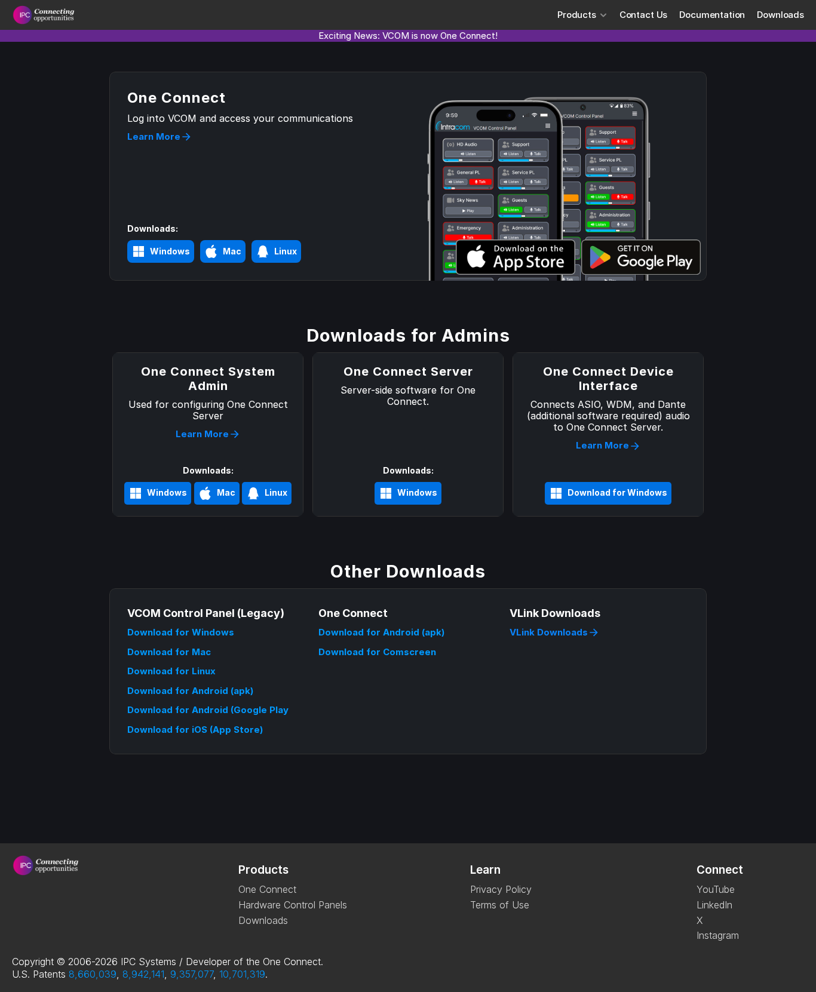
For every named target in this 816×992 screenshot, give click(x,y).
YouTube (716, 889)
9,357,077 (191, 974)
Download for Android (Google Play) (209, 709)
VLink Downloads (549, 632)
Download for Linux (171, 671)
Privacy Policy (501, 889)
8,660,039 (92, 974)
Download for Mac (169, 652)
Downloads (780, 14)
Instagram (718, 935)
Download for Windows (180, 632)
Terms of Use (499, 905)
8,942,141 (143, 974)
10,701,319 (242, 974)
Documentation (712, 14)
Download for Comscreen (377, 652)
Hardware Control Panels (292, 905)
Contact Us (643, 14)
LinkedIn (714, 905)
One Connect (267, 889)
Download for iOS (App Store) (195, 729)
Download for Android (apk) (190, 690)
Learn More (153, 136)
